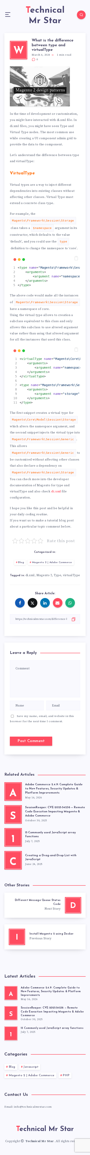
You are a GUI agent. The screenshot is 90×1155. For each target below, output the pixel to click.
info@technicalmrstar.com (33, 1107)
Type (57, 575)
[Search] (81, 14)
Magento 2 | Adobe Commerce (52, 562)
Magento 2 (44, 575)
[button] (76, 258)
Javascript (30, 1067)
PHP (66, 1075)
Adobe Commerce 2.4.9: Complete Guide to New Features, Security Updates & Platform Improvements (54, 788)
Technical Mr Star (40, 1141)
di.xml (56, 491)
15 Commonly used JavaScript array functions (52, 1028)
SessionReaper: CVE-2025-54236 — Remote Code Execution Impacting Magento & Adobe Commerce (55, 811)
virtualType (71, 575)
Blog (21, 562)
